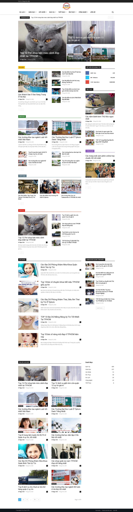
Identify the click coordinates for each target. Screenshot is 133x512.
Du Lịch (20, 91)
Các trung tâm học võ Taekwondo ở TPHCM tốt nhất (71, 196)
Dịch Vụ (22, 50)
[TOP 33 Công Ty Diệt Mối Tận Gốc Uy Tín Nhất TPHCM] (56, 243)
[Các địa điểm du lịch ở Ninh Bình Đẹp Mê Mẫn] (56, 100)
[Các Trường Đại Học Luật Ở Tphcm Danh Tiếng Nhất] (103, 53)
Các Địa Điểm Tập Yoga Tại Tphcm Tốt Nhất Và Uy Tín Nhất (27, 197)
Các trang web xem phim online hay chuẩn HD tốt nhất (100, 157)
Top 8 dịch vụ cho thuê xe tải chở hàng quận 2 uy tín (31, 488)
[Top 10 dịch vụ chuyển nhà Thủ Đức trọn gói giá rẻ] (90, 283)
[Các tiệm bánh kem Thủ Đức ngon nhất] (100, 103)
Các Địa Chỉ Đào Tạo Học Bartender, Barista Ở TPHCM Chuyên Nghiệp (104, 291)
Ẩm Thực (88, 113)
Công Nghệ (88, 176)
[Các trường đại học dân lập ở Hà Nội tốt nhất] (56, 154)
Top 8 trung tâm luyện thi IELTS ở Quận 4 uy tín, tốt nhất (32, 436)
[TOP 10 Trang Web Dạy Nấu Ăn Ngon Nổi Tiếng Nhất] (90, 142)
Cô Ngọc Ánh (21, 99)
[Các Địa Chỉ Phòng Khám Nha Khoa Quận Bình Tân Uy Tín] (28, 270)
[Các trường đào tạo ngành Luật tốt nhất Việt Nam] (79, 53)
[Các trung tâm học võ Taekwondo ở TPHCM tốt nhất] (71, 187)
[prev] (109, 17)
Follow (113, 77)
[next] (112, 17)
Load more (99, 308)
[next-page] (22, 110)
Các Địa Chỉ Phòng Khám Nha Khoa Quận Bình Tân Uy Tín (32, 462)
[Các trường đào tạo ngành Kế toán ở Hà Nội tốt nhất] (22, 163)
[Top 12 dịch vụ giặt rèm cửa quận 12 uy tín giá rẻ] (91, 32)
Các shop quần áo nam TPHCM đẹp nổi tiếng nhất (64, 462)
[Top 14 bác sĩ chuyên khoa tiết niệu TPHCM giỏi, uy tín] (28, 288)
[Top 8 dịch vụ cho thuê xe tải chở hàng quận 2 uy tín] (56, 234)
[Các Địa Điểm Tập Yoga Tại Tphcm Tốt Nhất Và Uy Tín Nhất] (28, 187)
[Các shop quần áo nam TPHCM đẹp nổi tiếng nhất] (56, 226)
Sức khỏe (21, 458)
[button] (112, 12)
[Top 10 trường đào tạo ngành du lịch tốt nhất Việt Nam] (56, 163)
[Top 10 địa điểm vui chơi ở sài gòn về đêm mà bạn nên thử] (56, 91)
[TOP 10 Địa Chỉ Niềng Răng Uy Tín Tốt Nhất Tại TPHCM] (28, 323)
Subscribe (112, 82)
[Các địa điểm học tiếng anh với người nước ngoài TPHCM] (90, 275)
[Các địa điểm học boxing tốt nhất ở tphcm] (50, 187)
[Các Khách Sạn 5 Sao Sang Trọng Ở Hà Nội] (33, 81)
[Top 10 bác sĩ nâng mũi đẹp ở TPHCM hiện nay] (28, 340)
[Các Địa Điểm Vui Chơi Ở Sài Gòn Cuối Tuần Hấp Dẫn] (56, 74)
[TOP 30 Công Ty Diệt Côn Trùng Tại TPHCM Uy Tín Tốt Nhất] (90, 301)
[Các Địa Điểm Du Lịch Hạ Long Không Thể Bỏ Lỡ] (56, 83)
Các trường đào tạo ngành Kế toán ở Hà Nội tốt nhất (65, 488)
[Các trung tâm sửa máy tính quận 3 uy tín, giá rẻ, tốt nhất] (90, 266)
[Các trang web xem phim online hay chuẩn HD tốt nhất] (100, 170)
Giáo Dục (71, 54)
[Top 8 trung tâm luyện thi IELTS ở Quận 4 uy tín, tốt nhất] (22, 154)
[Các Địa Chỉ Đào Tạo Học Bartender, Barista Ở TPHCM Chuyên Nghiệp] (90, 292)
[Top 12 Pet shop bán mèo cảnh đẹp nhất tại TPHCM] (42, 41)
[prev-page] (19, 110)
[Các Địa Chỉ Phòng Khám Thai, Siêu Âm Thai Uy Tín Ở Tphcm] (28, 305)
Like (114, 73)
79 (34, 499)
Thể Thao (21, 192)
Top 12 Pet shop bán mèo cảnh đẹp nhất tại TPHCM (47, 17)
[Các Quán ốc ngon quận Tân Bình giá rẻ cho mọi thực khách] (90, 134)
